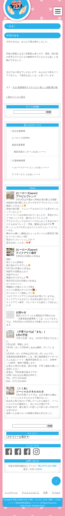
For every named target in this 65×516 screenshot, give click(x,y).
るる (15, 87)
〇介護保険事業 (17, 160)
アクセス (56, 492)
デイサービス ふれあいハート (26, 174)
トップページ (11, 492)
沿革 (45, 492)
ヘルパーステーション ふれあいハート (30, 167)
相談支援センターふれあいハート (30, 151)
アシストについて (30, 492)
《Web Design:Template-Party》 (32, 506)
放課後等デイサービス (28, 87)
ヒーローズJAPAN (21, 138)
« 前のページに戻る (15, 97)
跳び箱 (54, 87)
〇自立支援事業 (17, 131)
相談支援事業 (18, 145)
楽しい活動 (45, 87)
